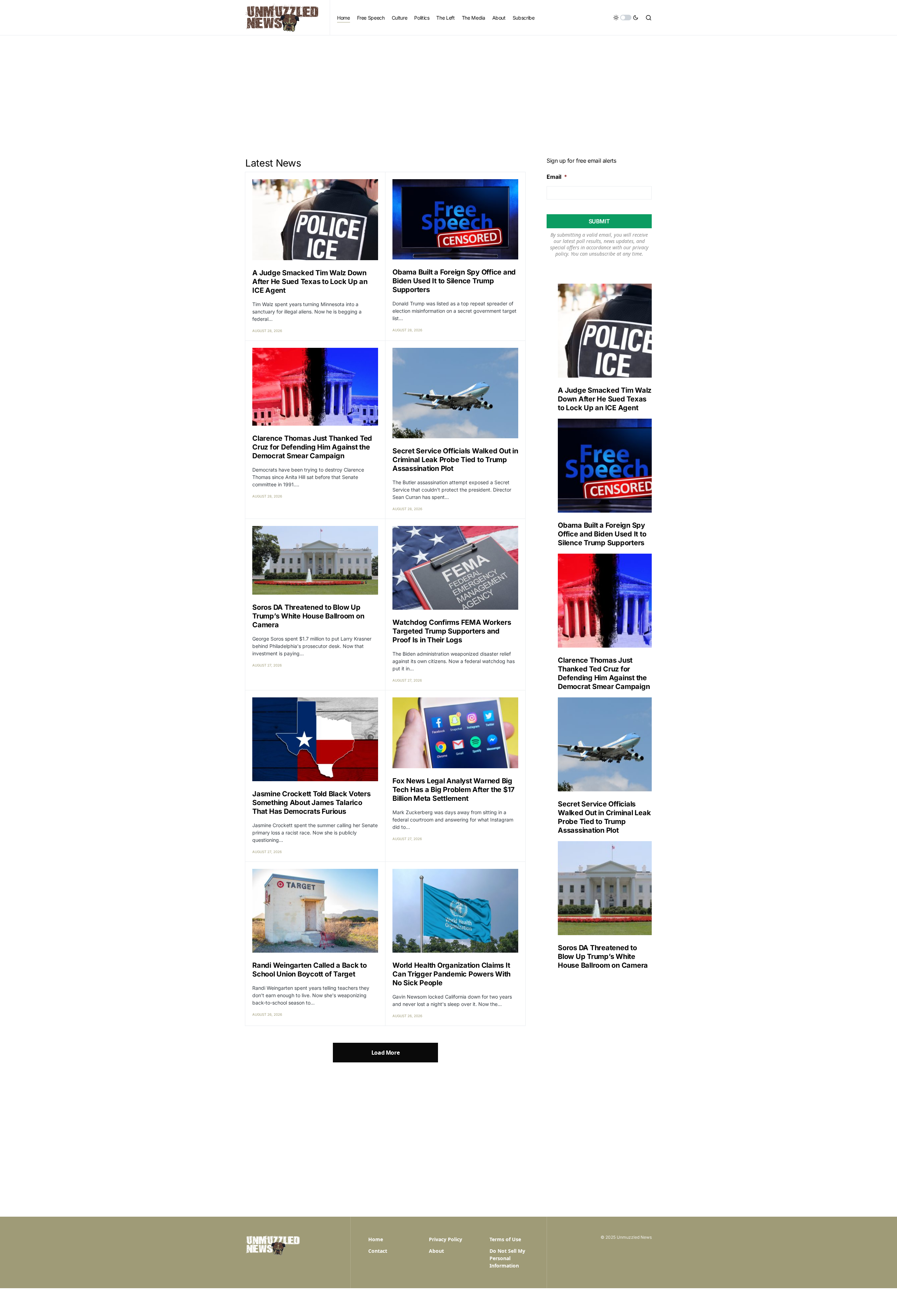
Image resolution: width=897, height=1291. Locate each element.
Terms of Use (505, 1239)
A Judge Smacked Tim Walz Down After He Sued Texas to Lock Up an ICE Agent (310, 282)
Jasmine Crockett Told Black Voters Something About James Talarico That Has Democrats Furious (311, 803)
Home (375, 1239)
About (436, 1251)
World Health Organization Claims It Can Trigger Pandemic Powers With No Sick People (451, 974)
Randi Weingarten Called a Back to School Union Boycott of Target (309, 969)
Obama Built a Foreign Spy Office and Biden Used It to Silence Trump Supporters (454, 281)
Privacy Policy (445, 1239)
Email (557, 176)
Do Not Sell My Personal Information (507, 1258)
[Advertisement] (448, 88)
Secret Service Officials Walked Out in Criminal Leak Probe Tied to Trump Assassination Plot (455, 460)
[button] (625, 17)
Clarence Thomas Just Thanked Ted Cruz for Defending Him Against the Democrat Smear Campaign (312, 447)
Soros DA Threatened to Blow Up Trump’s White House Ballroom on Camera (308, 616)
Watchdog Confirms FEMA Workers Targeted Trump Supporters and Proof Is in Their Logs (451, 631)
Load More (385, 1052)
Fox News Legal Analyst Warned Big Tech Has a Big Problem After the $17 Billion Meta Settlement (453, 790)
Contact (377, 1251)
